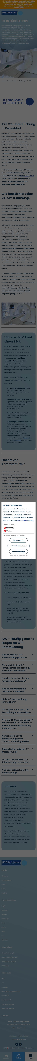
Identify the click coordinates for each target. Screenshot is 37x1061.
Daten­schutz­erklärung (25, 520)
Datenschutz (13, 556)
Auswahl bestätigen (19, 546)
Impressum (23, 556)
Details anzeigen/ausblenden (14, 535)
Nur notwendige (18, 551)
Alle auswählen (18, 540)
